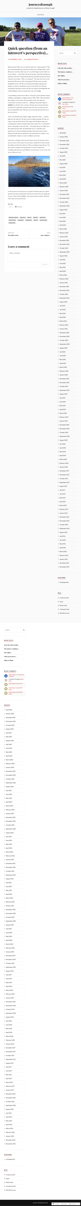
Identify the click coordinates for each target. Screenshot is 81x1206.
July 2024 (62, 167)
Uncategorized (64, 582)
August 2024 (63, 163)
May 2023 (63, 221)
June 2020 (63, 355)
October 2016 (64, 524)
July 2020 (62, 352)
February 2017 (64, 509)
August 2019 (63, 394)
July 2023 (62, 213)
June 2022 (63, 263)
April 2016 (63, 547)
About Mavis (40, 14)
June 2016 (63, 540)
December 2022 (64, 240)
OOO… (64, 108)
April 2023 (63, 225)
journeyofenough (40, 4)
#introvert (12, 220)
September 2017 (65, 482)
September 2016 (65, 528)
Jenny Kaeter (65, 97)
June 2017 (63, 494)
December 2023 (64, 194)
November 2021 (64, 290)
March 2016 (63, 551)
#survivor (12, 222)
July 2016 (62, 536)
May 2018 (63, 451)
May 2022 (63, 267)
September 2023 (65, 206)
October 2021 (64, 294)
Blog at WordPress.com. (40, 1202)
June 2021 (63, 309)
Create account (64, 598)
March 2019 (63, 413)
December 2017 (64, 471)
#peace (36, 220)
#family (35, 217)
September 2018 (65, 436)
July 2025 (62, 156)
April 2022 (63, 271)
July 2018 (62, 444)
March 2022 (63, 275)
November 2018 (64, 428)
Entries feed (63, 605)
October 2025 (64, 148)
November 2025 (64, 144)
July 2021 (62, 306)
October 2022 (64, 248)
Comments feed (64, 609)
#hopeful (43, 217)
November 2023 (64, 198)
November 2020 (64, 336)
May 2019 (63, 405)
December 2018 (64, 425)
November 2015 (64, 567)
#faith (29, 217)
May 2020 (63, 359)
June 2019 (63, 402)
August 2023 (63, 210)
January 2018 (64, 467)
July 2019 (62, 398)
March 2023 (63, 229)
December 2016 (64, 517)
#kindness (29, 220)
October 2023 (64, 202)
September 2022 (65, 252)
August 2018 (63, 440)
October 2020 (64, 340)
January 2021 (64, 329)
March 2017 (63, 505)
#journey (20, 220)
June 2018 (63, 448)
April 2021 (63, 317)
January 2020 (64, 375)
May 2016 (63, 544)
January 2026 (64, 137)
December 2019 (64, 379)
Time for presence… (64, 79)
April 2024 (63, 179)
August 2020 (63, 348)
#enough (22, 217)
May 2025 (63, 160)
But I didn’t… (62, 76)
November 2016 (64, 521)
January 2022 (64, 282)
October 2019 (64, 386)
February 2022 (64, 279)
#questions (43, 220)
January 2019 (64, 421)
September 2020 (65, 344)
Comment (44, 264)
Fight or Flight (62, 83)
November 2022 (64, 244)
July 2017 (62, 490)
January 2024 (64, 190)
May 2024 (63, 175)
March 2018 (63, 459)
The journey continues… (65, 72)
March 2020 (63, 367)
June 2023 (63, 217)
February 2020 (64, 371)
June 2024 (63, 171)
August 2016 (63, 532)
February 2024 (64, 186)
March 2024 (63, 183)
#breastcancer (13, 217)
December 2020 (64, 332)
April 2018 (63, 455)
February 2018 (64, 463)
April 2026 (63, 133)
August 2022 (63, 256)
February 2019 (64, 417)
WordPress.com (64, 613)
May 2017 (63, 498)
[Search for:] (67, 53)
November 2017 (64, 475)
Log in (61, 601)
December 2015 (64, 563)
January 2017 (64, 513)
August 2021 (63, 302)
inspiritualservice (66, 106)
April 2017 (63, 501)
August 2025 (63, 152)
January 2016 (64, 559)
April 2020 (63, 363)
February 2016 (64, 555)
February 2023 (64, 233)
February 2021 (64, 325)
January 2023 (64, 236)
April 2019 (63, 409)
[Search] (74, 53)
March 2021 (63, 321)
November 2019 (64, 382)
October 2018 (64, 432)
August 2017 (63, 486)
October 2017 (64, 478)
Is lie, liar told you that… (65, 68)
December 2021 (64, 286)
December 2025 (64, 140)
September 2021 (65, 298)
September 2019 (65, 390)
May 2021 (63, 313)
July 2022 (62, 259)
